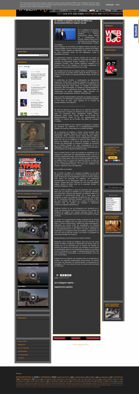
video (38, 379)
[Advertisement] (33, 33)
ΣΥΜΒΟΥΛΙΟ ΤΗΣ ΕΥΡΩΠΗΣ (91, 386)
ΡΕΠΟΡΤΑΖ (118, 377)
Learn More (110, 5)
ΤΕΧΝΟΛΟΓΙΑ (104, 385)
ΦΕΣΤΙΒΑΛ (18, 386)
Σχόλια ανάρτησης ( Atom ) (81, 344)
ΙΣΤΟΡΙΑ (111, 381)
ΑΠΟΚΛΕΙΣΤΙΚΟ (57, 386)
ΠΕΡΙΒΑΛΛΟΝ (89, 381)
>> (46, 148)
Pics (25, 386)
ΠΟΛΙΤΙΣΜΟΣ (76, 381)
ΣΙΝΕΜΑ (60, 383)
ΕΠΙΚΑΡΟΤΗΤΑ (42, 383)
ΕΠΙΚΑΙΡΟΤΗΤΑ (64, 278)
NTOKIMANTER (74, 385)
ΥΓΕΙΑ (119, 385)
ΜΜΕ (92, 377)
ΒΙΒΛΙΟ (65, 386)
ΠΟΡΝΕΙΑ (102, 383)
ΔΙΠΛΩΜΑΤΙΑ (48, 379)
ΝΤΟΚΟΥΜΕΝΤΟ (41, 385)
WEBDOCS (21, 344)
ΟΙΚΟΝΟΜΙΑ (80, 377)
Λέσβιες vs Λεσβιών (28, 141)
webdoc (30, 386)
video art (66, 381)
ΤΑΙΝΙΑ (67, 383)
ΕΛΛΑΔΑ (79, 386)
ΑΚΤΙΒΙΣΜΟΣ (26, 379)
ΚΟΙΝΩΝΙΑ (104, 377)
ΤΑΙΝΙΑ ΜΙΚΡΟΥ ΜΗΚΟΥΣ (38, 381)
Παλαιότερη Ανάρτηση (93, 338)
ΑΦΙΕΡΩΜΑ (61, 379)
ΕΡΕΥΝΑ (95, 379)
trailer (50, 385)
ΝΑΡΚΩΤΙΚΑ (85, 385)
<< (19, 148)
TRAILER (21, 358)
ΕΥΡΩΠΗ (85, 379)
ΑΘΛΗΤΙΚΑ (31, 383)
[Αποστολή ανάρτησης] (57, 275)
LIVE (118, 381)
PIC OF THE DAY (23, 348)
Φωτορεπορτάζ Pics (77, 383)
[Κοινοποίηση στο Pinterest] (70, 275)
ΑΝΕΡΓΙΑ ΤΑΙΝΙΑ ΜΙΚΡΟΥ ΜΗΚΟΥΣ (42, 386)
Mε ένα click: (113, 195)
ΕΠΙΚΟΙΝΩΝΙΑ (22, 351)
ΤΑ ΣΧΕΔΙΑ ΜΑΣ (23, 355)
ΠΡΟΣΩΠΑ (112, 385)
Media (65, 385)
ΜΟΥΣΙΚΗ (52, 383)
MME (87, 383)
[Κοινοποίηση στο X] (66, 275)
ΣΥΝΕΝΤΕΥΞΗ (20, 383)
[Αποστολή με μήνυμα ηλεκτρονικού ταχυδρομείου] (61, 275)
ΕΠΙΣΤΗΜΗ (57, 385)
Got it (118, 5)
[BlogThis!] (63, 275)
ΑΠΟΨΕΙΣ (111, 383)
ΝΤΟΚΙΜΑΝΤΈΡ (21, 381)
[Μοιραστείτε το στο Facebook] (68, 275)
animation (94, 383)
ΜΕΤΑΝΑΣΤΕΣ (64, 377)
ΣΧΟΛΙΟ (30, 385)
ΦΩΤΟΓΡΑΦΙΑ (73, 379)
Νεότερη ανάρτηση (59, 338)
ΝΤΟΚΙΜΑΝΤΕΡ (55, 381)
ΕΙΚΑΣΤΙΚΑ (72, 386)
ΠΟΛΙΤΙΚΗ (94, 385)
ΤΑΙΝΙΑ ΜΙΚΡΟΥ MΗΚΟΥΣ (110, 379)
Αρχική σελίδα (76, 338)
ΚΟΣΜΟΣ (46, 377)
